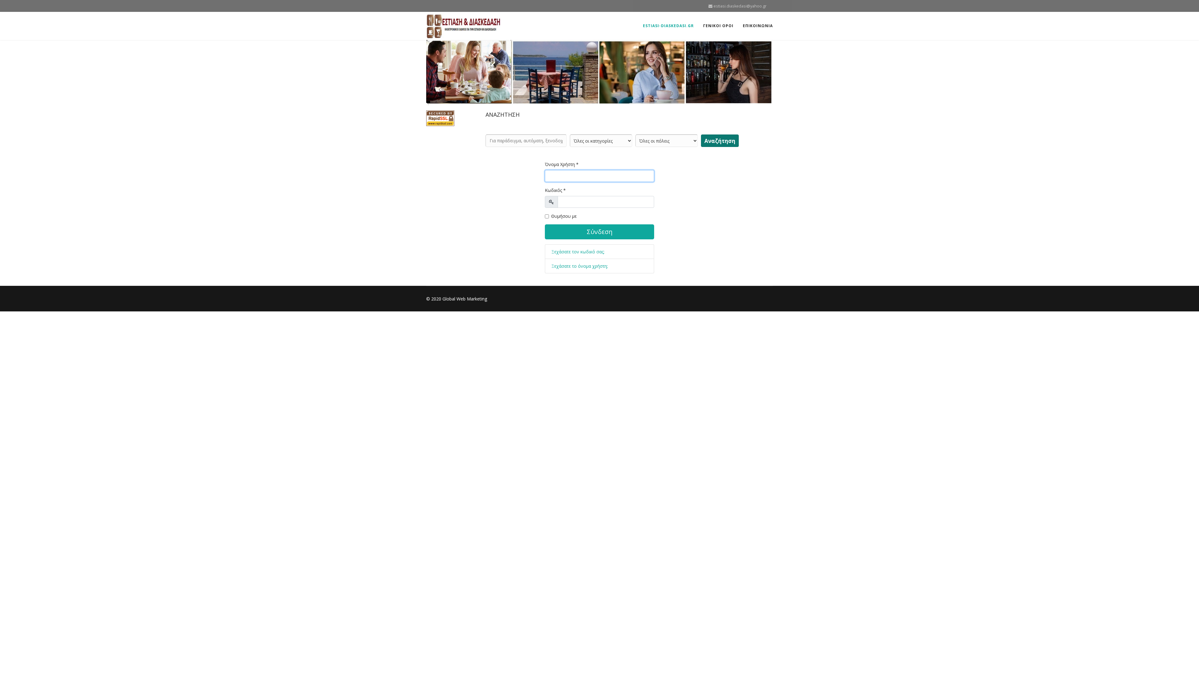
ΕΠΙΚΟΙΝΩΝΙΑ (758, 25)
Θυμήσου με (564, 216)
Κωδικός (555, 190)
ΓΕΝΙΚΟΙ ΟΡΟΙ (718, 25)
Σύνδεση (600, 231)
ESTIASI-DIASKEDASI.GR (668, 25)
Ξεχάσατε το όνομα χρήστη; (579, 266)
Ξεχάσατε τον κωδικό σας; (577, 252)
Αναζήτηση (719, 140)
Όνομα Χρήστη (562, 164)
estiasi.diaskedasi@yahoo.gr (740, 6)
